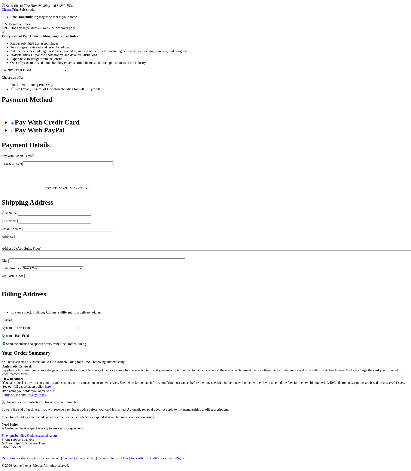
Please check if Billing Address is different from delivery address (58, 312)
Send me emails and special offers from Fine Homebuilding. (46, 344)
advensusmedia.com (43, 435)
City (4, 260)
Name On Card (13, 163)
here (48, 386)
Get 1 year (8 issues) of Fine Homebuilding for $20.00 (59, 89)
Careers (103, 458)
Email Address (11, 229)
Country (7, 70)
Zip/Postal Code (13, 276)
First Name (9, 213)
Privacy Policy (36, 395)
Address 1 (8, 236)
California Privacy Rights (167, 458)
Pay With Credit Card (47, 122)
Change (7, 9)
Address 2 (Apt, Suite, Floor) (21, 248)
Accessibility (139, 458)
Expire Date (50, 188)
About (56, 458)
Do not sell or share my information (26, 458)
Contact (68, 458)
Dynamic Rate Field (15, 336)
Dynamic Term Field (16, 328)
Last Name (9, 221)
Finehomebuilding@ (16, 435)
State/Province (11, 268)
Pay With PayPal (40, 130)
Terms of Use (11, 395)
